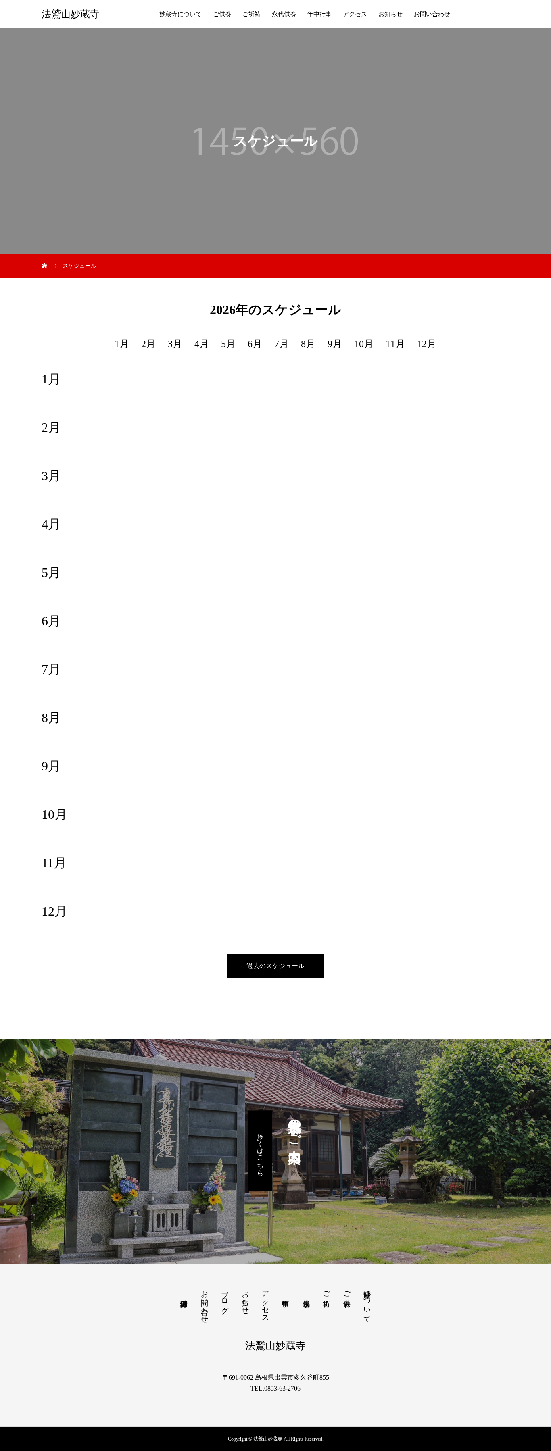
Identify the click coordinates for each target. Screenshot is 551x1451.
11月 (395, 344)
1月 (122, 344)
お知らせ (390, 14)
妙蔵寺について (180, 14)
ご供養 (222, 14)
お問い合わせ (432, 14)
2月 (148, 344)
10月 (364, 344)
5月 (228, 344)
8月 (308, 344)
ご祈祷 (251, 14)
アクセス (355, 14)
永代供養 (284, 14)
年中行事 (319, 14)
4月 (201, 344)
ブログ (225, 1298)
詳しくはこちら (260, 1150)
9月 (335, 344)
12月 (426, 344)
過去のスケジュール (275, 965)
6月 (255, 344)
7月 (281, 344)
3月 (175, 344)
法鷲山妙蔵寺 (71, 14)
